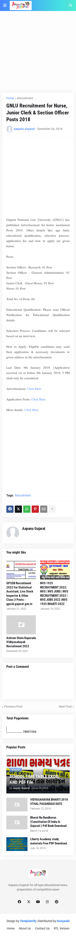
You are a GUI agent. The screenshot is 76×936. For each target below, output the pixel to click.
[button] (5, 5)
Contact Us (42, 928)
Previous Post (13, 706)
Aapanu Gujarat (33, 528)
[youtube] (38, 901)
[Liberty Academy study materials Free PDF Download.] (16, 844)
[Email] (43, 509)
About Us (25, 928)
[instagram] (47, 901)
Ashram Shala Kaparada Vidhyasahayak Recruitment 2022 (21, 642)
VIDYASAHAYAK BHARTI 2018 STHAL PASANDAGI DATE (49, 802)
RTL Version (61, 928)
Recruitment (25, 98)
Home (10, 98)
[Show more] (52, 509)
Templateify (28, 921)
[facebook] (19, 901)
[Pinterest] (35, 509)
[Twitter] (18, 509)
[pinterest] (56, 901)
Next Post (65, 706)
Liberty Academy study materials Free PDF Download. (49, 841)
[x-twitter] (28, 901)
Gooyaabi (63, 921)
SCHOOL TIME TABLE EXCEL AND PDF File (35, 779)
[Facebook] (10, 509)
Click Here (34, 388)
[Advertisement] (38, 54)
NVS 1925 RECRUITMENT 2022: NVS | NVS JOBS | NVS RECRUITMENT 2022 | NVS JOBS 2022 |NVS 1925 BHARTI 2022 (54, 593)
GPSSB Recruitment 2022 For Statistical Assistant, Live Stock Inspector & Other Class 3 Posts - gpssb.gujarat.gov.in (19, 593)
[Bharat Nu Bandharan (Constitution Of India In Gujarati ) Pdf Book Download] (16, 822)
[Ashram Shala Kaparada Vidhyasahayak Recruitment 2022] (21, 624)
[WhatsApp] (26, 509)
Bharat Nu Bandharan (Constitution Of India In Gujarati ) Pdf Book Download (48, 822)
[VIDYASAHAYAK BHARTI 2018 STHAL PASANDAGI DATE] (16, 804)
